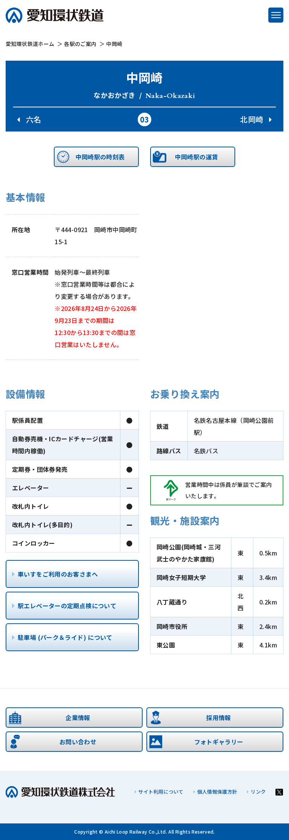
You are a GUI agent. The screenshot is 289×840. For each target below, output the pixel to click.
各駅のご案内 (80, 43)
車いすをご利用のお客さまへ (58, 573)
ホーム (30, 43)
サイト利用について (160, 791)
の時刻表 (100, 156)
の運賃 (196, 156)
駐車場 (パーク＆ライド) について (65, 637)
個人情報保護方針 (217, 791)
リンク (258, 791)
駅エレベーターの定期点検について (67, 605)
